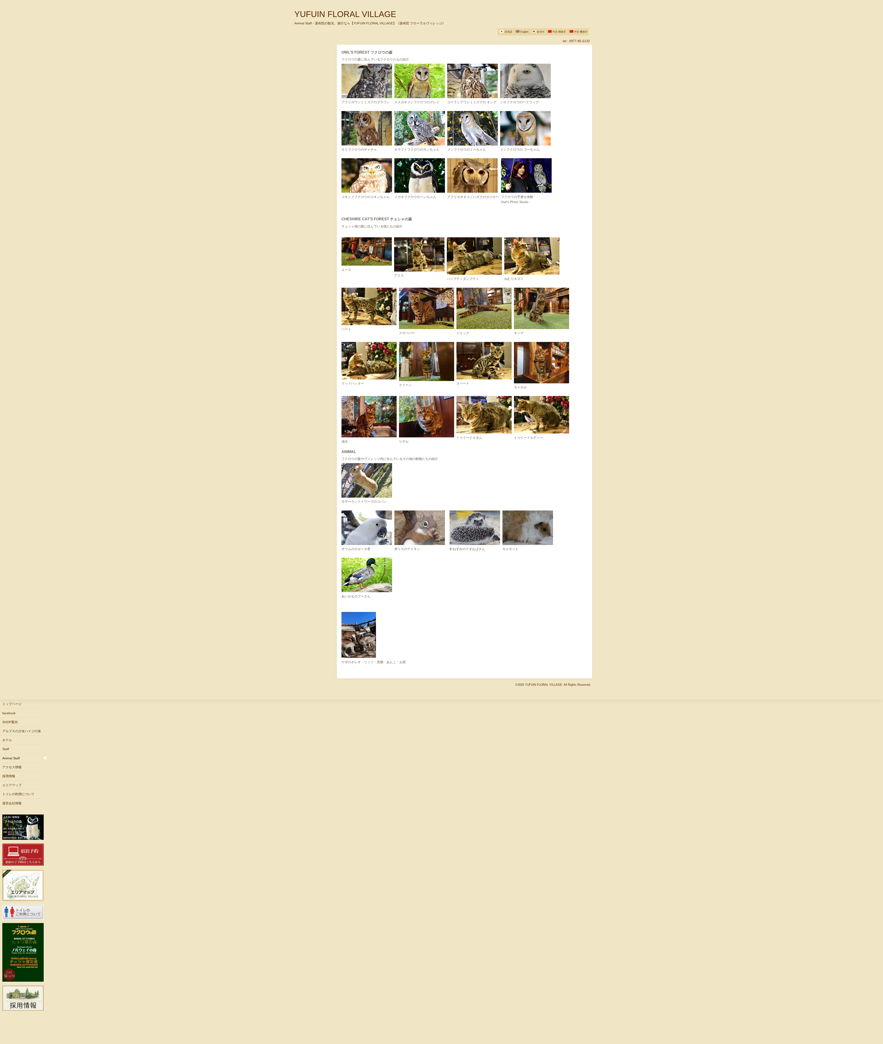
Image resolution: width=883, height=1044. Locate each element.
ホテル (7, 740)
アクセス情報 (12, 767)
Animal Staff (11, 758)
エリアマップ (12, 785)
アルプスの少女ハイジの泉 (21, 731)
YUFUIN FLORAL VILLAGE (345, 14)
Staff (5, 749)
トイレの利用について (18, 794)
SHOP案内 (10, 722)
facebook (9, 713)
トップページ (12, 704)
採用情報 (8, 776)
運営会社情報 (12, 803)
